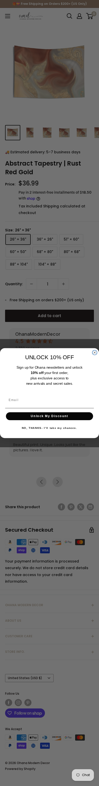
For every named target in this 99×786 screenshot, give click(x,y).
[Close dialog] (94, 352)
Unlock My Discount (49, 416)
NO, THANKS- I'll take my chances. (49, 428)
